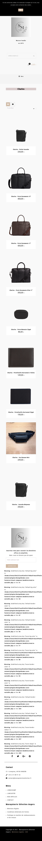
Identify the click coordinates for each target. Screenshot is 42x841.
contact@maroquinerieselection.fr (19, 778)
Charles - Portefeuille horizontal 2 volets (21, 372)
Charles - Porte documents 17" (21, 243)
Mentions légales (13, 808)
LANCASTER (11, 793)
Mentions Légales (18, 832)
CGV (26, 832)
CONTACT (10, 800)
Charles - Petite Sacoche (21, 149)
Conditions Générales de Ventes (18, 812)
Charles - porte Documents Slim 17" (21, 290)
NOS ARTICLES (12, 796)
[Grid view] (8, 104)
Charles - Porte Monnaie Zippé (21, 329)
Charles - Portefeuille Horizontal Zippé (21, 412)
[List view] (13, 104)
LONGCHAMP (11, 790)
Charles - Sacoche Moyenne (21, 504)
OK (20, 10)
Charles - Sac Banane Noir (21, 457)
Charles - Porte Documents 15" (21, 196)
